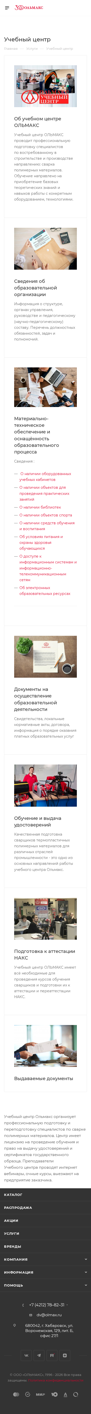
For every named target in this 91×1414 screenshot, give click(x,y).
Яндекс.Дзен (64, 1355)
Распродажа (18, 1208)
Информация (19, 1272)
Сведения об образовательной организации (35, 288)
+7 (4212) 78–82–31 (46, 1305)
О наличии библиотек (40, 507)
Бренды (12, 1246)
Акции (11, 1220)
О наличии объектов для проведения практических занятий (44, 493)
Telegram (39, 1355)
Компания (16, 1259)
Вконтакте (26, 1355)
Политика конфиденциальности (55, 1380)
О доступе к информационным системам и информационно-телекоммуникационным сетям (48, 568)
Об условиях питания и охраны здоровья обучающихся (41, 542)
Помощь (13, 1285)
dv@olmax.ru (49, 1314)
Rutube (52, 1355)
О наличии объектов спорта (45, 515)
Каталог (13, 1195)
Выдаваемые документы (43, 1078)
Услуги (11, 1233)
